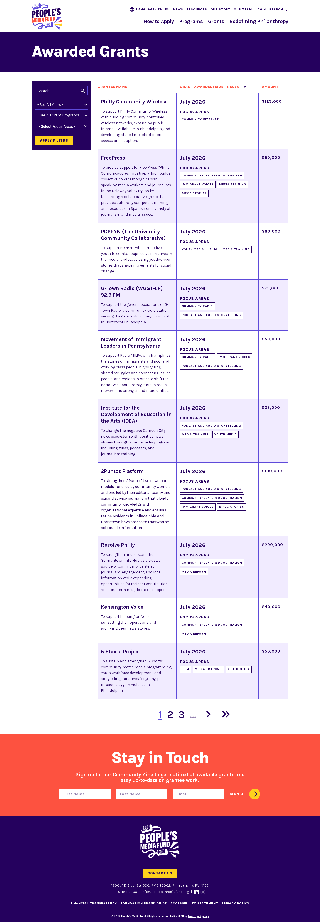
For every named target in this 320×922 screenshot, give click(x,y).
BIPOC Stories (194, 193)
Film (213, 249)
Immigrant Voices (198, 184)
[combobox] (60, 126)
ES (167, 9)
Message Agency (198, 916)
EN (160, 9)
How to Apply (158, 21)
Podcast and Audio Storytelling (211, 315)
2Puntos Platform (122, 471)
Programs (191, 21)
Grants (216, 21)
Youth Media (193, 249)
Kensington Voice (122, 607)
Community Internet (200, 119)
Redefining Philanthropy (258, 21)
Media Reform (194, 571)
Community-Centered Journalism (212, 175)
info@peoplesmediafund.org (165, 892)
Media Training (232, 184)
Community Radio (197, 306)
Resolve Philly (118, 545)
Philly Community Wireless (134, 102)
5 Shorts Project (120, 651)
